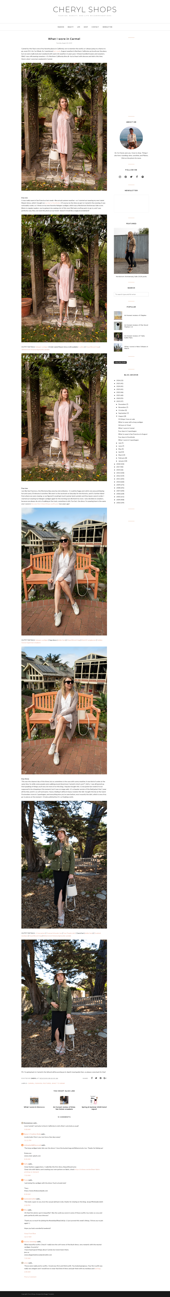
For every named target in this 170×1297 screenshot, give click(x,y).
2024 (118, 386)
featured (47, 1083)
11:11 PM (27, 1140)
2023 (118, 389)
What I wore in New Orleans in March (136, 347)
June (120, 446)
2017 (118, 467)
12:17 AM (27, 1237)
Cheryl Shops (85, 9)
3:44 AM (27, 1272)
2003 (118, 503)
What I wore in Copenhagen (128, 440)
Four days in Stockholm (126, 437)
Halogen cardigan (41, 347)
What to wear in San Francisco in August (132, 434)
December (122, 404)
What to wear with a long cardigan (130, 422)
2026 (118, 380)
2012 (118, 476)
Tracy (26, 1180)
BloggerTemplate (49, 1294)
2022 (118, 392)
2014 (118, 470)
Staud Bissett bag (92, 347)
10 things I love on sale (126, 419)
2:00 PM (27, 1205)
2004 (118, 500)
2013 (118, 473)
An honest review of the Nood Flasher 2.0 (136, 326)
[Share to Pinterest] (100, 1078)
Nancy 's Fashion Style (32, 1134)
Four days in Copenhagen (127, 431)
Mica (25, 1210)
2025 (118, 383)
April (120, 452)
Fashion (38, 1083)
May (119, 449)
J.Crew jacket (40, 933)
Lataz (26, 1263)
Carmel (31, 1083)
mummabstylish (30, 1199)
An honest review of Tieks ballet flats (134, 337)
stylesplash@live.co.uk (32, 1145)
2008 (118, 488)
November (122, 407)
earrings (98, 1268)
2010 (118, 482)
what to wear (58, 1083)
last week (56, 51)
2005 (118, 497)
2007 (118, 491)
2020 (118, 398)
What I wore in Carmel (126, 428)
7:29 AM (27, 1258)
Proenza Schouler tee (54, 933)
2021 (118, 395)
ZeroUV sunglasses (89, 640)
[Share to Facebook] (92, 1078)
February (121, 458)
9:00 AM (27, 1129)
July (119, 443)
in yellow (81, 347)
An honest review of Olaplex (135, 315)
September (122, 413)
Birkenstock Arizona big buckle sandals (36, 349)
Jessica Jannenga (30, 1241)
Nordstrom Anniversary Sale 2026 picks (131, 276)
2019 (118, 401)
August (121, 416)
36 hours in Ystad (124, 425)
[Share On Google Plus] (105, 1078)
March (120, 455)
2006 (118, 494)
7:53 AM (27, 1175)
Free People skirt (69, 933)
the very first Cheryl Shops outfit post (45, 504)
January (121, 461)
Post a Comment (30, 1277)
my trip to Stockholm (52, 203)
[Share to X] (96, 1078)
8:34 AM (27, 1159)
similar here (61, 640)
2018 (118, 464)
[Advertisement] (131, 77)
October (121, 410)
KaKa (26, 1164)
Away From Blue (30, 1233)
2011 (118, 479)
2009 (118, 485)
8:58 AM (27, 1194)
